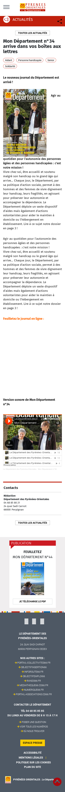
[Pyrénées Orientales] (32, 7)
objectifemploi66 (34, 676)
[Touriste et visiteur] (59, 21)
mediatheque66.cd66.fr (33, 685)
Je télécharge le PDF (32, 601)
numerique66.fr (34, 689)
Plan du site (32, 767)
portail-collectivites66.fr (33, 662)
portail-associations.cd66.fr (34, 694)
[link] (57, 780)
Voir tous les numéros (34, 726)
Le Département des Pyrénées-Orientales (19, 469)
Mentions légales (31, 757)
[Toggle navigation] (6, 7)
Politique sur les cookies (33, 762)
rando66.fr (34, 680)
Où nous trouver (33, 731)
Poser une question (34, 722)
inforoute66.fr (33, 671)
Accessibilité (32, 752)
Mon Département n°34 (47, 469)
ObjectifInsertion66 (34, 667)
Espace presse (32, 742)
